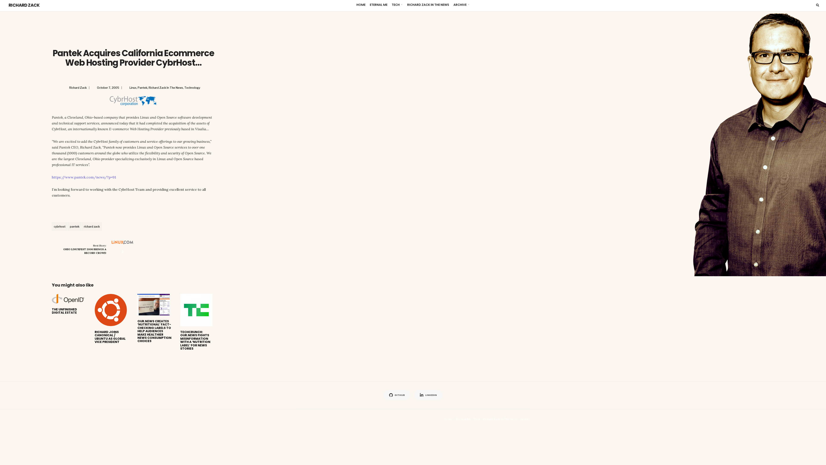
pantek (74, 226)
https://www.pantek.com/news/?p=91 (84, 177)
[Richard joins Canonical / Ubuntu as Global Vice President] (111, 310)
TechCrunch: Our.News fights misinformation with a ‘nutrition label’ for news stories (195, 340)
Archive (460, 5)
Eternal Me (378, 5)
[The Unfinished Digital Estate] (68, 299)
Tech (396, 5)
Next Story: (84, 249)
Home (360, 5)
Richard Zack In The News (428, 5)
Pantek (142, 87)
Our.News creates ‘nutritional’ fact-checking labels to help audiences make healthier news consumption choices (154, 331)
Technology (192, 87)
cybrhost (59, 226)
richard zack (92, 226)
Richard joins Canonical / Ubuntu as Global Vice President (110, 337)
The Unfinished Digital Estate (64, 311)
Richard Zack (24, 5)
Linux (132, 87)
